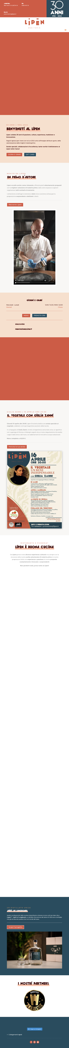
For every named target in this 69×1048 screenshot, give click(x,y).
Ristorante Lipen (15, 205)
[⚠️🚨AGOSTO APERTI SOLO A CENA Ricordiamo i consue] (39, 1023)
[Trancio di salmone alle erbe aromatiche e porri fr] (48, 1023)
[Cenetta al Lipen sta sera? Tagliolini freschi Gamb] (29, 1023)
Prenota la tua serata (17, 447)
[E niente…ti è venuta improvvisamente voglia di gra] (11, 1023)
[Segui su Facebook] (31, 1042)
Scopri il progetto (15, 927)
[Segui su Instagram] (34, 1042)
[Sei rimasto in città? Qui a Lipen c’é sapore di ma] (20, 1023)
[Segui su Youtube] (38, 1042)
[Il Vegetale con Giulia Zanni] (34, 528)
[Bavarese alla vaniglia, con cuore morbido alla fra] (57, 1023)
